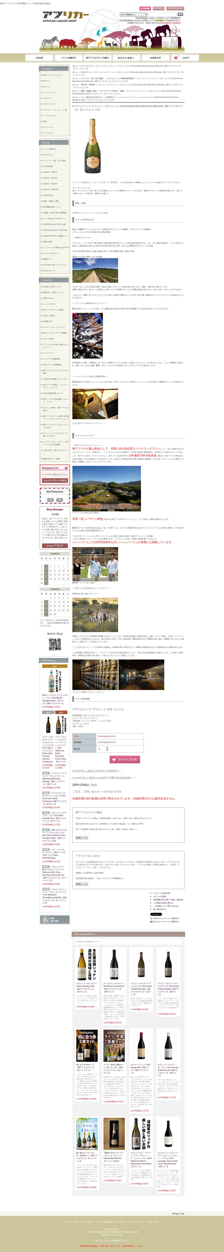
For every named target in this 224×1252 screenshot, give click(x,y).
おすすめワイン (49, 271)
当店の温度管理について (53, 393)
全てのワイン (86, 72)
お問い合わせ (156, 58)
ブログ (126, 58)
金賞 (122, 91)
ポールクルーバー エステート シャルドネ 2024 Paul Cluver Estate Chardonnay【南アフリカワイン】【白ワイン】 (54, 798)
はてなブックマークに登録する (166, 922)
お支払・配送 (97, 58)
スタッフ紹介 (48, 339)
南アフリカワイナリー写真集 (55, 333)
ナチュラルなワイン (51, 253)
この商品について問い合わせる (166, 906)
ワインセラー (48, 133)
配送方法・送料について (53, 292)
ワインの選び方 (68, 58)
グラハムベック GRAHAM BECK (120, 78)
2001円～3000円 (50, 178)
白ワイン (46, 87)
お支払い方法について (52, 287)
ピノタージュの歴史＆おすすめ (56, 247)
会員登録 (145, 9)
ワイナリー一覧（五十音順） (92, 78)
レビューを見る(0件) (161, 893)
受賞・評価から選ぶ (88, 91)
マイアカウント (175, 9)
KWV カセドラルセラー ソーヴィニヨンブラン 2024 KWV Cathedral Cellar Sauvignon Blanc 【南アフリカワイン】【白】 (54, 835)
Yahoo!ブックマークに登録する (166, 918)
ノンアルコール (49, 116)
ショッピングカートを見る (55, 480)
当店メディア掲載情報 (52, 365)
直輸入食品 (47, 242)
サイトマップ (48, 353)
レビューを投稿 (159, 896)
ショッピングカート (185, 58)
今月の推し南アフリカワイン (55, 265)
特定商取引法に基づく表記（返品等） (168, 900)
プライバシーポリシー (136, 1222)
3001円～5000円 (87, 85)
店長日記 (55, 545)
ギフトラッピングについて (54, 327)
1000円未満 (48, 166)
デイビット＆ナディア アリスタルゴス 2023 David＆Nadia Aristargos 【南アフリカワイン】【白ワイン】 (141, 989)
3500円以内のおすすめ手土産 (55, 230)
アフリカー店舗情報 (51, 359)
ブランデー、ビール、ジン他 (55, 110)
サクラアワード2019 (108, 91)
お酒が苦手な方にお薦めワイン (56, 236)
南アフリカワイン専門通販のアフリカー (112, 1241)
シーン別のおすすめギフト (91, 97)
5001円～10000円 (50, 190)
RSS (52, 918)
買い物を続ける (159, 909)
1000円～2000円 (50, 172)
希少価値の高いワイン (52, 207)
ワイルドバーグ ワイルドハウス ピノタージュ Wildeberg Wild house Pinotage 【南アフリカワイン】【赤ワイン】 (54, 778)
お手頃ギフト (111, 97)
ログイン (159, 9)
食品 (45, 121)
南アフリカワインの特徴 (53, 310)
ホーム (39, 58)
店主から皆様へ (49, 316)
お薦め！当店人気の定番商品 (55, 213)
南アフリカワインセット (53, 75)
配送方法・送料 (93, 1222)
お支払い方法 (78, 1222)
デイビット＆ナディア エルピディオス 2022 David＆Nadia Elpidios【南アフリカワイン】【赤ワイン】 (168, 989)
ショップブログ (49, 304)
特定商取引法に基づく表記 (113, 1222)
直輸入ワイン (48, 259)
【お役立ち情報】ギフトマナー (56, 379)
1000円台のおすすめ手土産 (54, 224)
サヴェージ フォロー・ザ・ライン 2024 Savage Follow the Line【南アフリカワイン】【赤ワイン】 (168, 1070)
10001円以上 (48, 195)
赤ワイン (46, 81)
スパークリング (86, 66)
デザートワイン (49, 104)
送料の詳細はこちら (84, 784)
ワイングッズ (48, 127)
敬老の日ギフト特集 (51, 459)
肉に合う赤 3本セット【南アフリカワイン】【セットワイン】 (85, 1067)
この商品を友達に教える (163, 903)
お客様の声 (47, 321)
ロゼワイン (47, 98)
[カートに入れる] (124, 760)
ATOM (54, 921)
